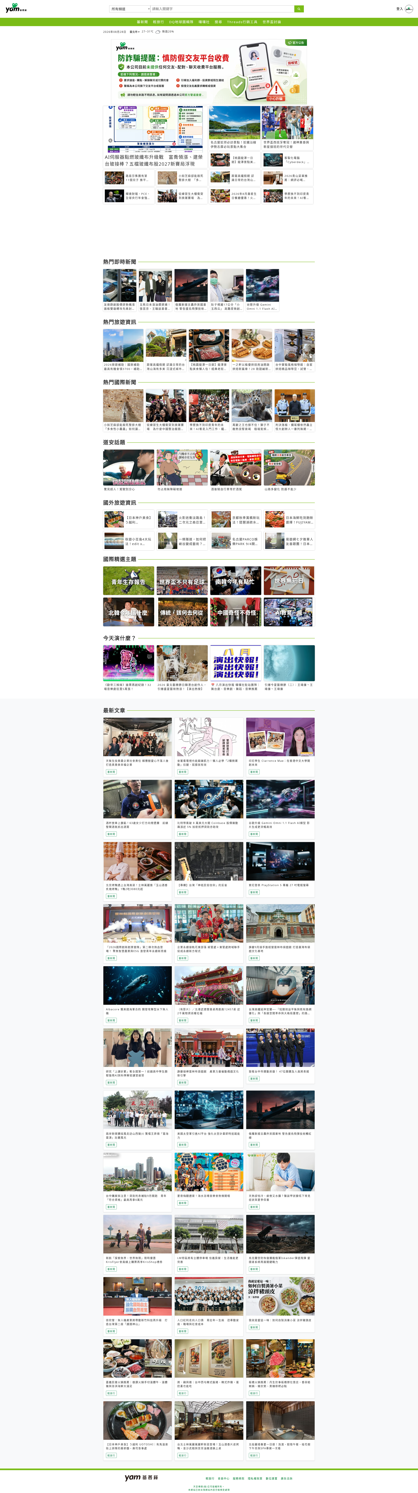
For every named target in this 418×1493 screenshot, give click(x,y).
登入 (399, 9)
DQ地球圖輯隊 (181, 22)
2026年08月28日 (114, 32)
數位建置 (272, 1478)
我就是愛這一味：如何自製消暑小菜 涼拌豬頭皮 (280, 1320)
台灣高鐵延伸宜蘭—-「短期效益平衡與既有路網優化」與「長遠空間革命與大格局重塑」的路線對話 (280, 1013)
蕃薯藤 (15, 8)
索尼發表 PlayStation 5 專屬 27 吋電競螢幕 (279, 885)
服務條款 (239, 1478)
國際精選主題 (120, 559)
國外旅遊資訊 (120, 502)
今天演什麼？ (120, 637)
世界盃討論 (272, 22)
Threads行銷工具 (242, 22)
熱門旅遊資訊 (120, 321)
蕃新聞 (142, 22)
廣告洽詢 (287, 1478)
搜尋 (218, 22)
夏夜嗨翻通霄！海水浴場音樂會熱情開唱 (203, 1196)
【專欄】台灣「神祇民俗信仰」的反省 (202, 885)
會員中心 (224, 1478)
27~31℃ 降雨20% (158, 31)
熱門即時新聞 (120, 261)
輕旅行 (158, 22)
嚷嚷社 (204, 22)
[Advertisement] (201, 232)
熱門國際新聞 (120, 382)
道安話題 (114, 442)
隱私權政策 (255, 1478)
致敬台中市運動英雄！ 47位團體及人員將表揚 (279, 1071)
